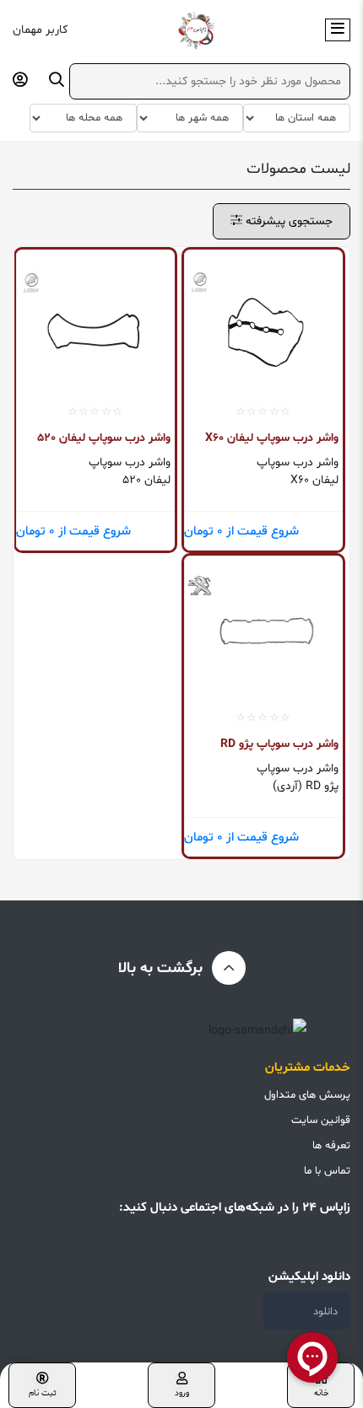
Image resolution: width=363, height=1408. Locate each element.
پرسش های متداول (307, 1095)
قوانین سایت (320, 1120)
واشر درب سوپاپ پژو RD (279, 744)
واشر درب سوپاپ (298, 462)
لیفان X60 (314, 480)
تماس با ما (327, 1171)
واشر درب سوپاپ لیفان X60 (272, 438)
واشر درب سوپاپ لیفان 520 (104, 438)
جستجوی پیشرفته (287, 221)
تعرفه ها (331, 1145)
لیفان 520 (146, 480)
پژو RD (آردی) (306, 786)
